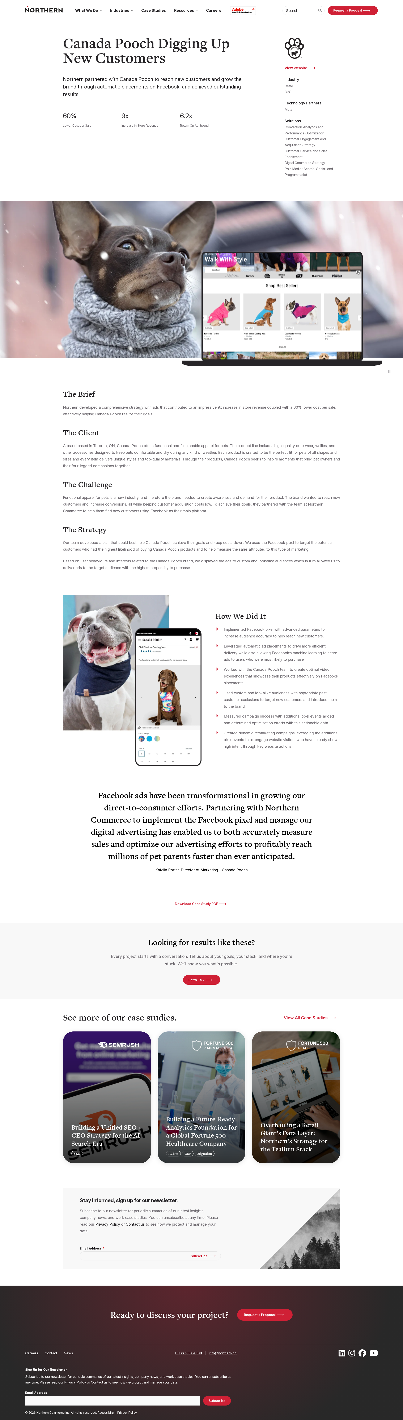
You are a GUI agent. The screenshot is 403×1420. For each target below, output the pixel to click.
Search (320, 10)
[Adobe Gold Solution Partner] (243, 10)
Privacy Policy (107, 1224)
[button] (389, 371)
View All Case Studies (306, 1017)
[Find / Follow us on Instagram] (351, 1353)
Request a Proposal (347, 10)
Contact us (135, 1224)
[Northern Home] (44, 10)
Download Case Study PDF (196, 904)
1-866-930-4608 (188, 1353)
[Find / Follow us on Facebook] (362, 1353)
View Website (296, 68)
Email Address (91, 1248)
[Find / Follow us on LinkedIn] (342, 1353)
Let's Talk (196, 980)
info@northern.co (223, 1353)
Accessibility (106, 1412)
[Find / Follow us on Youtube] (373, 1353)
